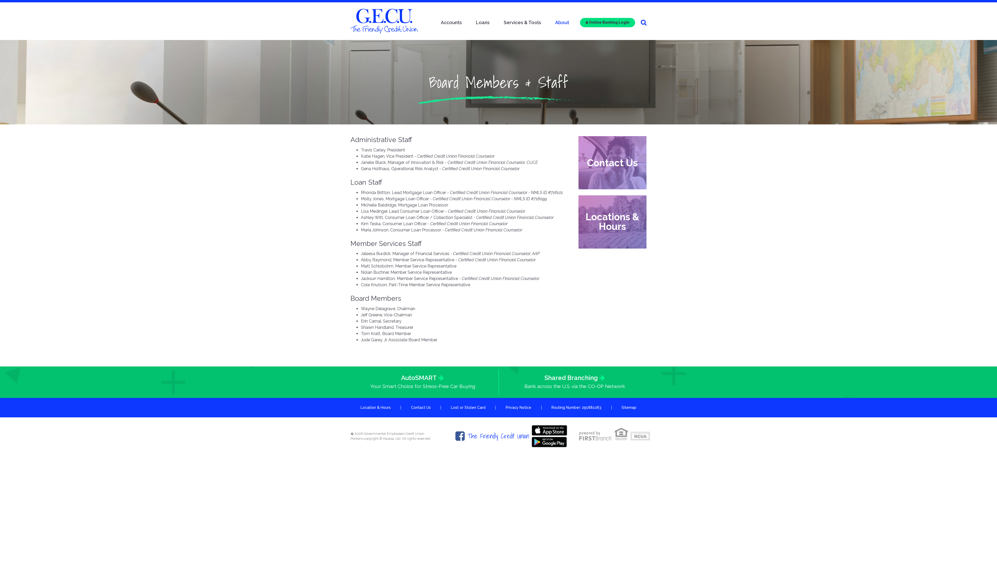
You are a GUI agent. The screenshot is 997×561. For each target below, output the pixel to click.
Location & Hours (376, 407)
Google (549, 442)
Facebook (460, 436)
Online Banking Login (608, 22)
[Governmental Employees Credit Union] (384, 21)
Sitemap (629, 407)
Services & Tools (522, 22)
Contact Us (612, 162)
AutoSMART (419, 378)
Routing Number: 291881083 (576, 407)
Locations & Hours (612, 221)
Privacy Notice (518, 407)
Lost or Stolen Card (468, 407)
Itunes (549, 430)
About (562, 22)
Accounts (451, 22)
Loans (483, 22)
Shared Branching (571, 378)
